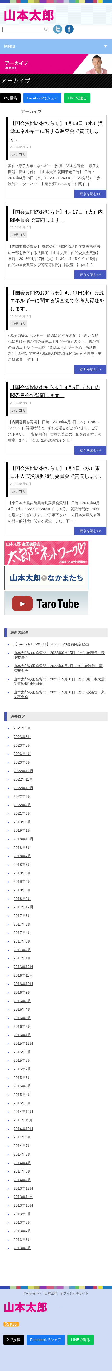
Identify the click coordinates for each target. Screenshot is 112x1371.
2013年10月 (23, 1205)
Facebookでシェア (42, 98)
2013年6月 (22, 1240)
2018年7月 (22, 856)
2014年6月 (22, 1154)
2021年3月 (22, 814)
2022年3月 (22, 797)
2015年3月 (22, 1103)
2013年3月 (22, 1248)
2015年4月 (22, 1095)
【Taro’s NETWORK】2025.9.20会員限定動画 (51, 644)
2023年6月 (22, 737)
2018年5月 (22, 873)
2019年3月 (22, 822)
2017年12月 (23, 907)
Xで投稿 (10, 98)
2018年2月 (22, 899)
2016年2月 (22, 1027)
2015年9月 (22, 1052)
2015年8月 (22, 1060)
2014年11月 (23, 1120)
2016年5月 (22, 1001)
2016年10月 (23, 984)
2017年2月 (22, 950)
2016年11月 (23, 975)
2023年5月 (22, 745)
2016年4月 (22, 1009)
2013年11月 (23, 1197)
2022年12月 (23, 771)
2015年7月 (22, 1069)
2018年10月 (23, 839)
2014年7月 (22, 1146)
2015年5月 (22, 1086)
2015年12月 (23, 1044)
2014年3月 (22, 1171)
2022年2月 (22, 805)
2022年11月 (23, 779)
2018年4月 (22, 882)
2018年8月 (22, 848)
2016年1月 (22, 1035)
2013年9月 (22, 1214)
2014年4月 (22, 1163)
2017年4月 (22, 933)
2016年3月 (22, 1018)
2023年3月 (22, 762)
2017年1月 (22, 958)
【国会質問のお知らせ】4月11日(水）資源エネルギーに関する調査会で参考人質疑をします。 (57, 300)
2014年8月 (22, 1137)
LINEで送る (77, 98)
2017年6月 (22, 916)
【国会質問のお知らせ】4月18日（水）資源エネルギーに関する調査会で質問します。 (56, 131)
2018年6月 (22, 865)
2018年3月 (22, 890)
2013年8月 (22, 1222)
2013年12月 (23, 1189)
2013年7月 (22, 1231)
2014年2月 (22, 1180)
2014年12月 (23, 1112)
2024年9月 (22, 728)
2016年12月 (23, 967)
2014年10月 (23, 1129)
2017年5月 (22, 924)
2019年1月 (22, 830)
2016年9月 (22, 992)
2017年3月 (22, 941)
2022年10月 (23, 788)
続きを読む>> (90, 194)
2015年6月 (22, 1078)
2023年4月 (22, 754)
